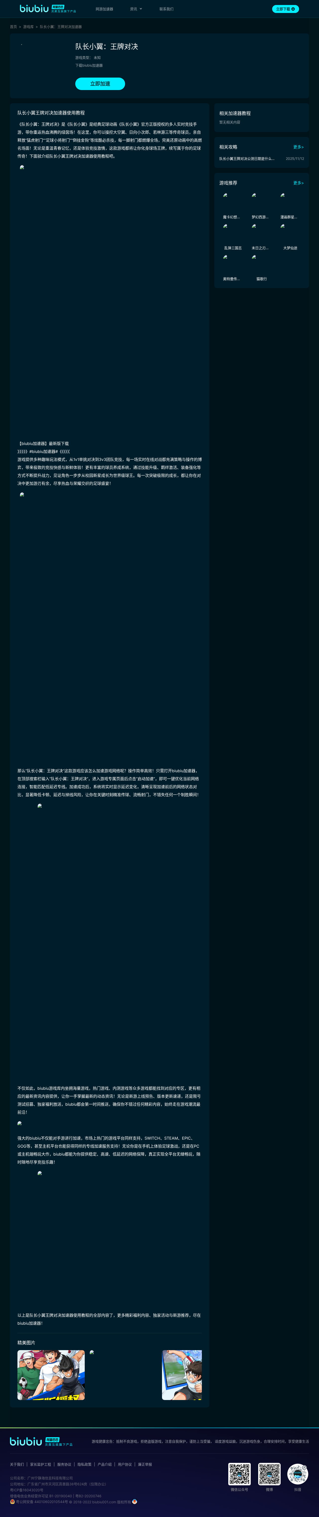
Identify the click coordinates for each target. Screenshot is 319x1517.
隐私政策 (84, 1464)
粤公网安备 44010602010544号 (41, 1502)
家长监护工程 (40, 1464)
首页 (13, 26)
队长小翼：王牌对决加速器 (61, 26)
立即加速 (100, 84)
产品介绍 (105, 1464)
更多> (298, 146)
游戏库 (28, 26)
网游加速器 (104, 9)
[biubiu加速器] (48, 8)
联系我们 (166, 9)
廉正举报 (145, 1464)
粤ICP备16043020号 (26, 1490)
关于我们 (17, 1464)
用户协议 (125, 1464)
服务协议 (64, 1464)
